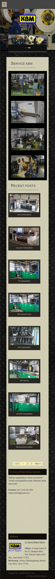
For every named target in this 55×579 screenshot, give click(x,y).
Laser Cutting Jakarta (24, 215)
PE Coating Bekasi (24, 281)
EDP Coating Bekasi (24, 347)
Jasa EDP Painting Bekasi (24, 414)
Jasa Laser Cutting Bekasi (24, 248)
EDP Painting (24, 380)
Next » (38, 463)
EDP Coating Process (24, 314)
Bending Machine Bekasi (24, 447)
